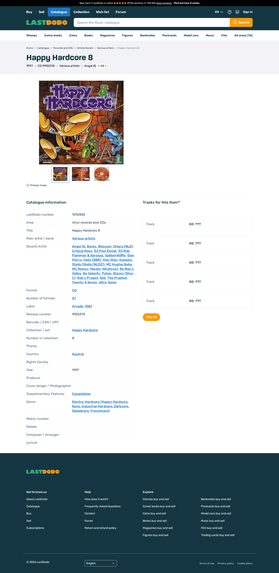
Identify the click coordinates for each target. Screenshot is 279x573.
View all (151, 317)
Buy (29, 12)
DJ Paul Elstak (105, 251)
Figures (127, 35)
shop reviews (164, 3)
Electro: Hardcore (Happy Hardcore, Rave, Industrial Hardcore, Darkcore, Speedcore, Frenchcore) (100, 406)
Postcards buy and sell (215, 506)
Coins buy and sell (154, 513)
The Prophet (117, 278)
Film (224, 35)
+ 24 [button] (101, 66)
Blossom (104, 246)
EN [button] (217, 12)
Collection (81, 12)
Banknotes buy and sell (216, 499)
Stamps (31, 35)
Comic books (53, 35)
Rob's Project (87, 278)
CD (74, 290)
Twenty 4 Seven (84, 282)
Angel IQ (90, 66)
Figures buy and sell (155, 535)
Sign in (248, 12)
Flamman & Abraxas (87, 255)
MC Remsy (80, 269)
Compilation (81, 394)
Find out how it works (187, 3)
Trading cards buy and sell (217, 535)
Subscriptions (35, 528)
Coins (73, 35)
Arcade (77, 306)
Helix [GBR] (92, 260)
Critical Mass (82, 251)
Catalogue (59, 12)
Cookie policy (245, 563)
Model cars (191, 35)
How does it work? (96, 499)
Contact (90, 513)
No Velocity (91, 273)
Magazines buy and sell (158, 528)
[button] (237, 12)
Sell (41, 12)
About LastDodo (36, 499)
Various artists (69, 66)
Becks (91, 246)
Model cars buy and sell (216, 513)
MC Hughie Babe (119, 264)
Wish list (102, 12)
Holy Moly (110, 260)
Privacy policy (226, 563)
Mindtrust (110, 269)
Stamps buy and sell (156, 499)
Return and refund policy (100, 528)
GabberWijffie (115, 255)
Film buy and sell (211, 528)
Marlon (95, 269)
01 (74, 298)
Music (210, 35)
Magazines (107, 35)
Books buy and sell (155, 521)
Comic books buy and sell (159, 506)
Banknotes (147, 35)
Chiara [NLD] (123, 246)
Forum (121, 12)
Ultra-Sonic (108, 282)
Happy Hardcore (85, 330)
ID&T (88, 306)
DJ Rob (123, 251)
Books (88, 35)
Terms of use (206, 563)
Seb (103, 278)
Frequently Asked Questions (103, 506)
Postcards (169, 35)
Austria (78, 354)
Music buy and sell (212, 521)
